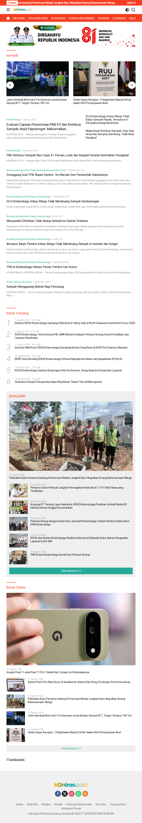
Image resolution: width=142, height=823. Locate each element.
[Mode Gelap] (127, 10)
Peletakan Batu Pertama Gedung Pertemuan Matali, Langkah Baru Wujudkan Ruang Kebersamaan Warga (70, 477)
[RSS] (85, 794)
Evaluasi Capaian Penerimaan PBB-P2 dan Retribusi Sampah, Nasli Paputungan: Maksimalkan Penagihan (43, 129)
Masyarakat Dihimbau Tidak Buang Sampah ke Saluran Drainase (47, 221)
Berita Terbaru (13, 281)
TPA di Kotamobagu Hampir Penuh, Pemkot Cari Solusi (41, 267)
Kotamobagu (13, 119)
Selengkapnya (69, 570)
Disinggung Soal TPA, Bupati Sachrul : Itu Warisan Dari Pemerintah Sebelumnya (57, 175)
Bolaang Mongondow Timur (51, 170)
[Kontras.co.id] (22, 10)
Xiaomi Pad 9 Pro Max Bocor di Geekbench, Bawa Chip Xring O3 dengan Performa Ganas (79, 682)
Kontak (58, 804)
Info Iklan (101, 804)
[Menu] (8, 10)
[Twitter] (65, 794)
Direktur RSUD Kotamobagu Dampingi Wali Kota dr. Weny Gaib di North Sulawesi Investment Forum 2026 (75, 323)
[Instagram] (72, 794)
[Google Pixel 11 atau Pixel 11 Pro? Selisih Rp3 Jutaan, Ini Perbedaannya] (71, 629)
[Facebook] (58, 794)
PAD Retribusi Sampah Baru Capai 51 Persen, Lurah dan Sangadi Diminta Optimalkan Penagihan (67, 155)
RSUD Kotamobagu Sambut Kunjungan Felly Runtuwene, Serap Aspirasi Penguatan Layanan (68, 370)
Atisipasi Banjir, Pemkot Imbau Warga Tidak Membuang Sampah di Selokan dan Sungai (62, 244)
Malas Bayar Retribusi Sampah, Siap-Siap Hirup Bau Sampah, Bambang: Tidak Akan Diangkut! (110, 134)
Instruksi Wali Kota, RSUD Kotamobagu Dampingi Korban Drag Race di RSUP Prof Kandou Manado (71, 347)
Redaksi (46, 804)
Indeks (19, 804)
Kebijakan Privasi (71, 808)
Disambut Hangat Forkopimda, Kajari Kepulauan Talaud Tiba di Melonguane (58, 381)
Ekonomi (27, 281)
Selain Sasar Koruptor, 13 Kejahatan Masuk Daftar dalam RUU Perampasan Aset (102, 101)
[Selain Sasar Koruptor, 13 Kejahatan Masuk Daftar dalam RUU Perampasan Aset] (104, 78)
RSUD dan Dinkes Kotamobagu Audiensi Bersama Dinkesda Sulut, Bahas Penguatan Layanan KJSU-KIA (79, 539)
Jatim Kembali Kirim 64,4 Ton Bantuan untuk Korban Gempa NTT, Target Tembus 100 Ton (36, 101)
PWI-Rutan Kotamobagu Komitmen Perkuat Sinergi (60, 554)
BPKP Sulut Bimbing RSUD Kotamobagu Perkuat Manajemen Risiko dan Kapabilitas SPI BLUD (68, 359)
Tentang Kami (118, 804)
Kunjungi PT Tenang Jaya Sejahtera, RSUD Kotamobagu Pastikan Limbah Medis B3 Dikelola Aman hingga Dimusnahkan (79, 506)
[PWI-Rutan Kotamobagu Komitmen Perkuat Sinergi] (18, 557)
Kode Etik (32, 804)
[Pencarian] (133, 10)
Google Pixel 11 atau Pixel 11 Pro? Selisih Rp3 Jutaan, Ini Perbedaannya (47, 672)
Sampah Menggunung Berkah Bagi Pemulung (35, 286)
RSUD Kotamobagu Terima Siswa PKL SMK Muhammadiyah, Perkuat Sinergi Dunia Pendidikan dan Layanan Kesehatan (72, 336)
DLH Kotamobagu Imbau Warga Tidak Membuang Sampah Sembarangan (52, 201)
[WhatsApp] (78, 794)
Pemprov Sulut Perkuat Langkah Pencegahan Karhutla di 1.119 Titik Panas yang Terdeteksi (77, 489)
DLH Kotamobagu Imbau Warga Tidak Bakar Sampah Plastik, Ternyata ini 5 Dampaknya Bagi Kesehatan (107, 119)
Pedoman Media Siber (79, 804)
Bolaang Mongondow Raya (21, 170)
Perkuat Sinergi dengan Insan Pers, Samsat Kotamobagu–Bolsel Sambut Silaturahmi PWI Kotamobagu (80, 523)
